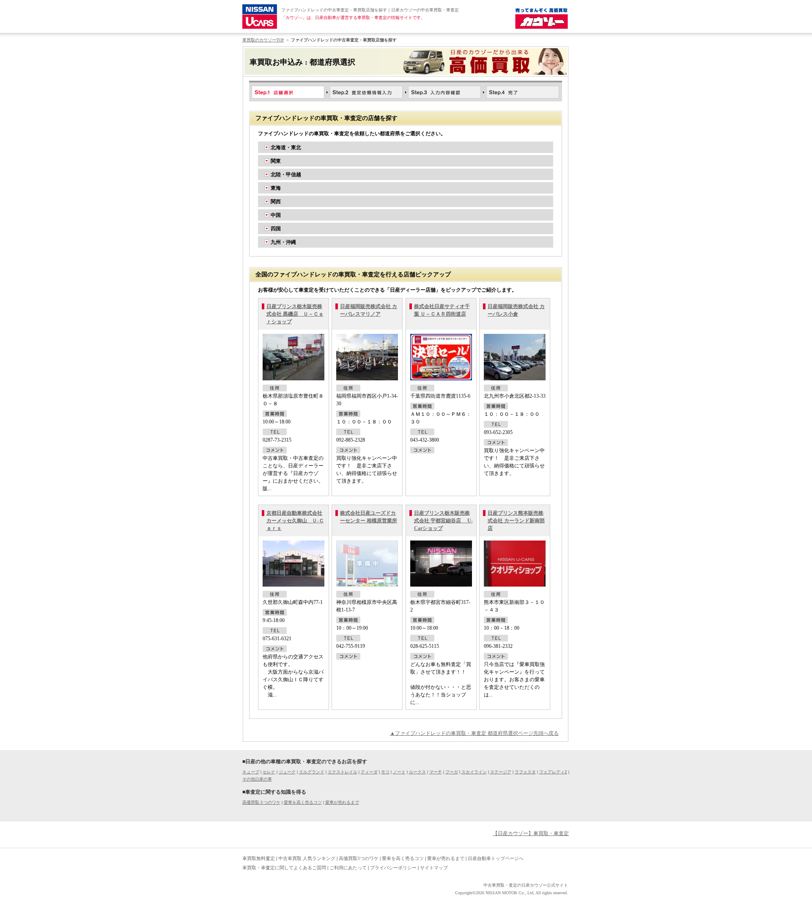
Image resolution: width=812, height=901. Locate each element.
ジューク (287, 772)
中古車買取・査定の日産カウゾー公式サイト (525, 885)
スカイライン (474, 772)
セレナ (269, 772)
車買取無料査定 (258, 858)
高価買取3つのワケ (359, 858)
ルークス (417, 772)
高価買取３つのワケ (261, 802)
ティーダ (369, 772)
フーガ (451, 772)
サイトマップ (434, 867)
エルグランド (311, 772)
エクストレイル (342, 772)
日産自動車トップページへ (496, 858)
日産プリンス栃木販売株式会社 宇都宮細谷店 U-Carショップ (443, 520)
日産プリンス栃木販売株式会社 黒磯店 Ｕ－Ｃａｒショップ (295, 314)
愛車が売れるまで (342, 802)
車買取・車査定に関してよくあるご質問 (284, 867)
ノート (399, 772)
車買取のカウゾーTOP (263, 40)
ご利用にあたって (348, 867)
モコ (385, 772)
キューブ (250, 772)
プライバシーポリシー (393, 867)
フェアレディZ (553, 772)
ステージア (500, 772)
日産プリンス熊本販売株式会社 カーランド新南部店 (516, 520)
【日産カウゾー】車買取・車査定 (531, 833)
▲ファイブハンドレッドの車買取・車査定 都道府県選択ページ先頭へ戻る (474, 733)
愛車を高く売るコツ (303, 802)
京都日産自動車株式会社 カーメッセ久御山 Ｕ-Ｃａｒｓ (295, 520)
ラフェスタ (525, 772)
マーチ (435, 772)
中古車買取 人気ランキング (306, 858)
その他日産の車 (257, 779)
